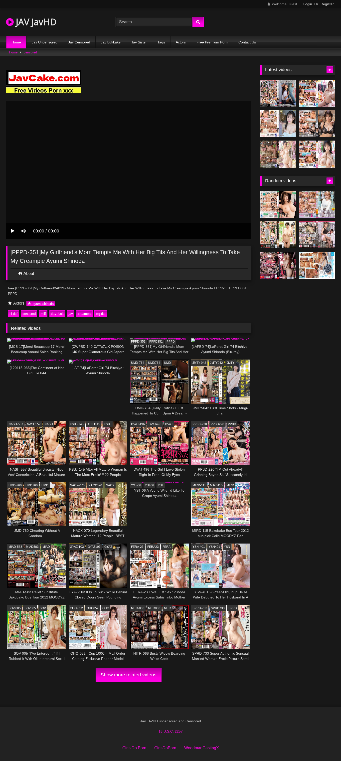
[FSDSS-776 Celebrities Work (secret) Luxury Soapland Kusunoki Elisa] (317, 123)
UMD (167, 363)
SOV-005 (14, 608)
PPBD (232, 424)
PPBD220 (217, 424)
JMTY (230, 363)
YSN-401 (198, 547)
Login (307, 4)
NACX (110, 485)
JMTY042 (216, 363)
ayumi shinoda (43, 303)
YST (161, 485)
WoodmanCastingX (201, 748)
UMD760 (31, 485)
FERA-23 (137, 547)
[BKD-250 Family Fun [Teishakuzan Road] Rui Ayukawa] (278, 234)
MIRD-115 (199, 485)
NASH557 (34, 424)
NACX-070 (77, 485)
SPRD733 (218, 608)
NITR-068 (137, 608)
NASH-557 (15, 424)
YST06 (149, 485)
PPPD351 (156, 341)
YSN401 (214, 547)
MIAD (46, 547)
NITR (167, 608)
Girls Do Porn (134, 748)
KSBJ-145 (77, 424)
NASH (48, 424)
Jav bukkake (111, 42)
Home (16, 42)
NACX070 (95, 485)
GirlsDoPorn (165, 748)
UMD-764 (137, 363)
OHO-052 (76, 608)
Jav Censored (79, 42)
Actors (181, 42)
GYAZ (108, 547)
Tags (161, 42)
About (28, 273)
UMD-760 (15, 485)
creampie (84, 314)
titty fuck (57, 314)
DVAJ (168, 424)
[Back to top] (325, 746)
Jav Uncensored (44, 42)
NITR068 (154, 608)
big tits (101, 314)
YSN (227, 547)
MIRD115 (216, 485)
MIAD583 (32, 547)
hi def (13, 314)
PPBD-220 (199, 424)
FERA (166, 547)
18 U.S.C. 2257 (171, 731)
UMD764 (154, 363)
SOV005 (30, 608)
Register (327, 4)
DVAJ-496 (138, 424)
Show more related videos (129, 674)
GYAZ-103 (77, 547)
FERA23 (153, 547)
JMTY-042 (199, 363)
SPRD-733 (199, 608)
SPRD (232, 608)
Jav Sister (139, 42)
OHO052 (93, 608)
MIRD (230, 485)
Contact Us (247, 42)
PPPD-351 (138, 341)
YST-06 (136, 485)
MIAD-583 (15, 547)
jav (71, 314)
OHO (105, 608)
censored (30, 52)
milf (43, 314)
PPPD (171, 341)
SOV (43, 608)
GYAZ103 (94, 547)
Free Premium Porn (212, 42)
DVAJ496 (155, 424)
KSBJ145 (93, 424)
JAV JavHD (35, 22)
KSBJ (107, 424)
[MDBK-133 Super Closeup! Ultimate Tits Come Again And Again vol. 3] (278, 204)
